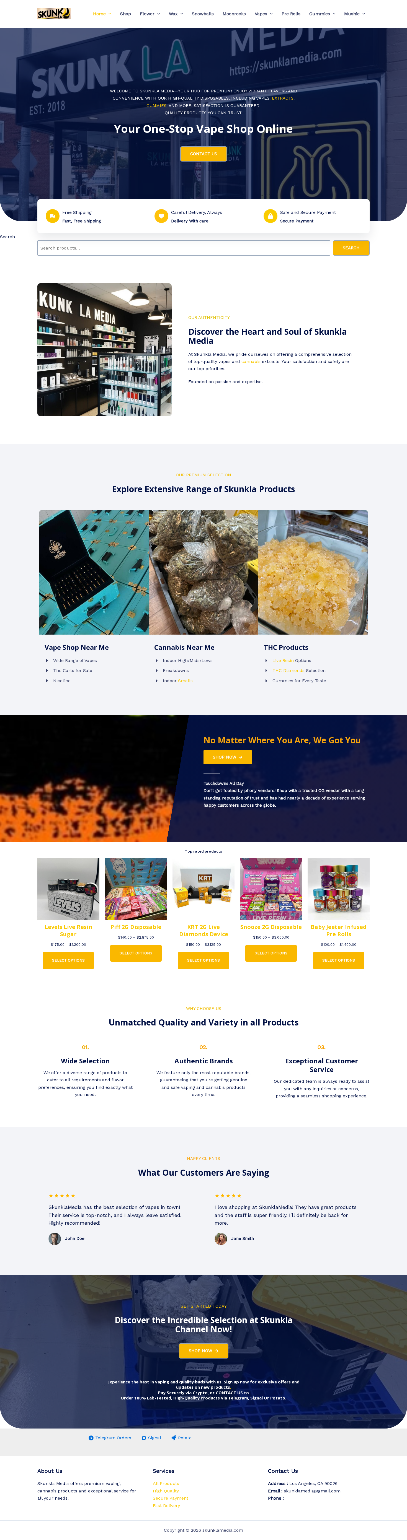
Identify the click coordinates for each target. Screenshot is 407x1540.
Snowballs (203, 13)
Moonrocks (234, 13)
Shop (125, 13)
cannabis (251, 361)
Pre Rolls (291, 13)
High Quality (166, 1491)
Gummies (319, 13)
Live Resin (283, 660)
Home (99, 13)
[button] (108, 14)
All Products (166, 1483)
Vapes (261, 13)
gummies (156, 105)
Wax (173, 13)
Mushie (352, 13)
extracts (282, 98)
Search (7, 236)
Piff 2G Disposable (135, 927)
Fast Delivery (166, 1505)
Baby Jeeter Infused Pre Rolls (339, 930)
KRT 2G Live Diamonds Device (203, 930)
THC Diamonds (288, 670)
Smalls (185, 680)
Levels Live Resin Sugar (68, 930)
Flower (147, 13)
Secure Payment (170, 1498)
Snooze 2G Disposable (271, 927)
